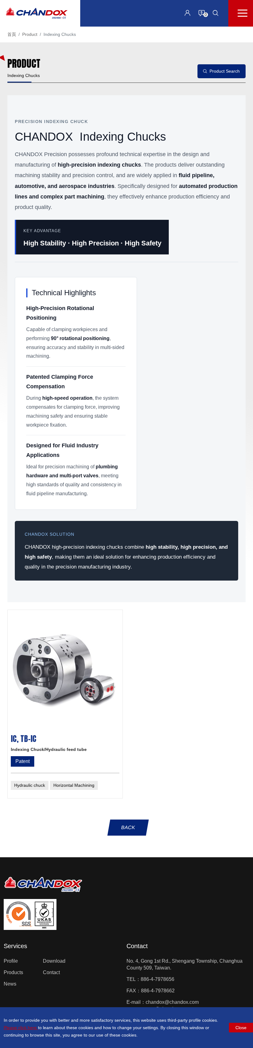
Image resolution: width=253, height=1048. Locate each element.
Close (241, 1027)
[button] (215, 13)
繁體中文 (183, 48)
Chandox (37, 13)
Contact (51, 972)
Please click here (21, 1027)
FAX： (133, 990)
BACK (128, 827)
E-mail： (136, 1002)
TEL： (133, 979)
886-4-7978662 (158, 990)
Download (54, 961)
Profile (11, 961)
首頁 (11, 34)
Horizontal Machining (73, 785)
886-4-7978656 (157, 979)
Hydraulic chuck (29, 785)
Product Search (224, 71)
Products (13, 972)
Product (29, 34)
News (10, 983)
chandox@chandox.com (172, 1002)
